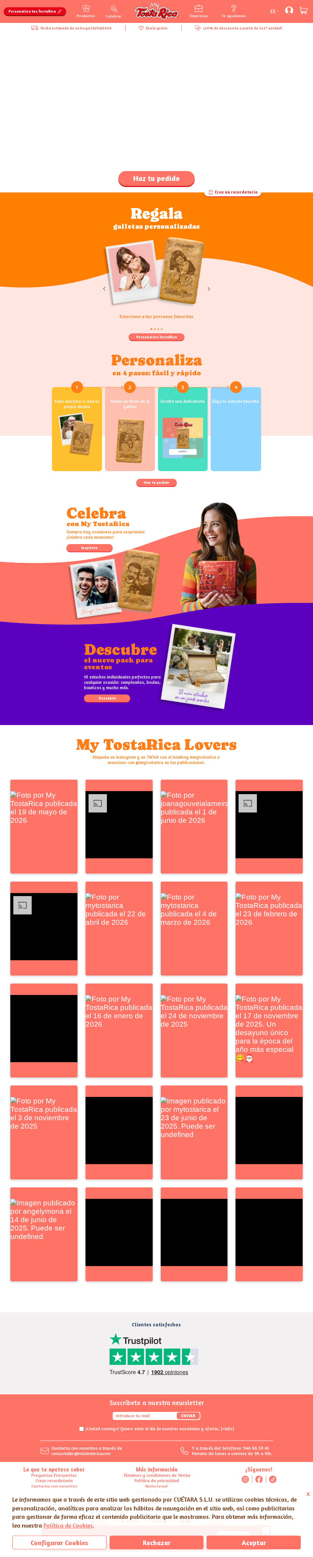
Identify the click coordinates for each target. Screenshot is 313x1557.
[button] (43, 827)
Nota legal (156, 1486)
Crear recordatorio (54, 1480)
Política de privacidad (156, 1480)
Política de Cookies (68, 1525)
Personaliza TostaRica (156, 336)
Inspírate (89, 547)
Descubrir (107, 698)
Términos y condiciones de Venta (156, 1475)
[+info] (227, 1428)
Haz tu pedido (156, 178)
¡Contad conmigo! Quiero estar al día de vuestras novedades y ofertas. (160, 1428)
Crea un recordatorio (236, 192)
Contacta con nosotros (54, 1486)
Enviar (188, 1415)
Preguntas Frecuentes (54, 1475)
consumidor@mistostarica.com (81, 1453)
